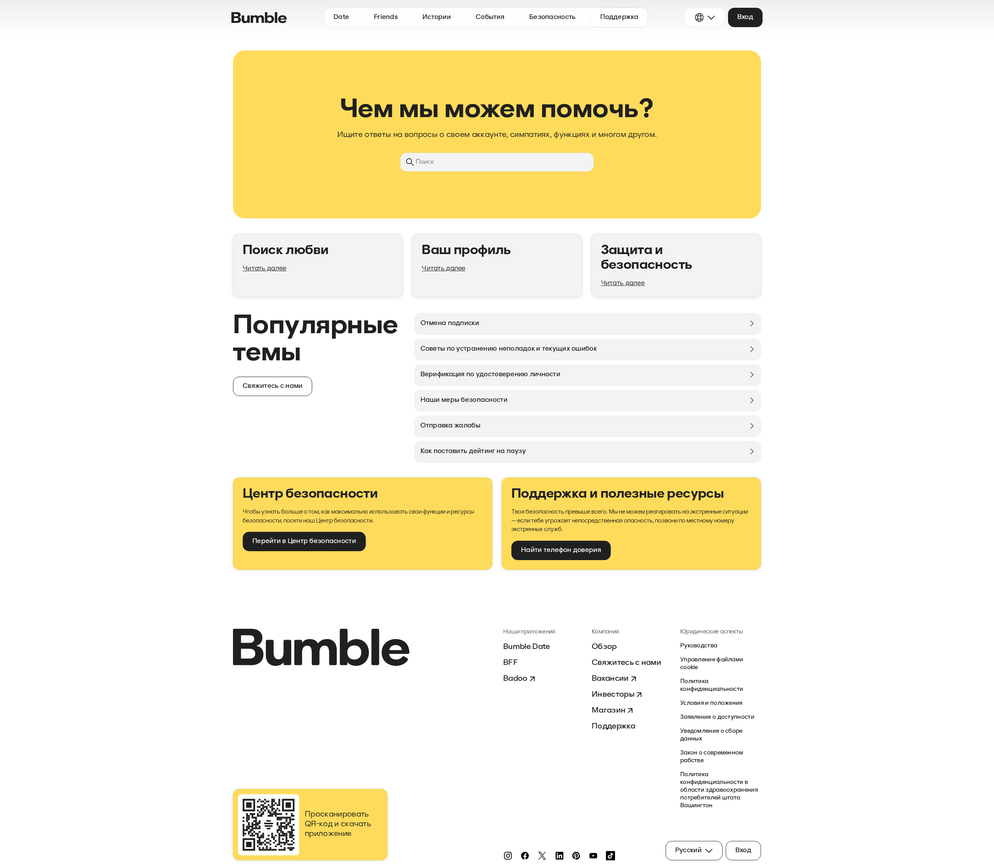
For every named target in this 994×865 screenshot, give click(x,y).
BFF (510, 663)
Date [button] (341, 17)
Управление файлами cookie (711, 664)
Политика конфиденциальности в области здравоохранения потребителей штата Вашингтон (719, 790)
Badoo (515, 679)
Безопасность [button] (552, 17)
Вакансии (610, 679)
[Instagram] (508, 855)
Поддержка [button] (619, 17)
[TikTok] (610, 855)
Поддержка (613, 726)
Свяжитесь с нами (626, 663)
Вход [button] (745, 17)
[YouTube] (593, 855)
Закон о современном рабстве (712, 757)
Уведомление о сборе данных (711, 735)
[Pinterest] (576, 855)
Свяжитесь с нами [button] (272, 386)
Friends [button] (386, 17)
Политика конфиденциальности (711, 685)
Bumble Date (526, 647)
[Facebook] (525, 855)
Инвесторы (613, 695)
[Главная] (259, 17)
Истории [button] (436, 17)
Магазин (609, 710)
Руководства (698, 646)
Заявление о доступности (717, 717)
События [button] (490, 17)
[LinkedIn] (559, 855)
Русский (688, 850)
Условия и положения (711, 703)
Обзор (604, 647)
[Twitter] (542, 855)
